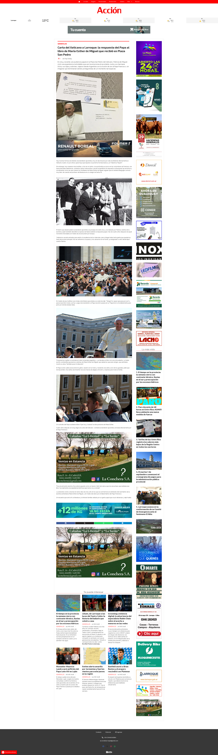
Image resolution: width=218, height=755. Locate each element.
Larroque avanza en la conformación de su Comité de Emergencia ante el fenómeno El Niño (148, 510)
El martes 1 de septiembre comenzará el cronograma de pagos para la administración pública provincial (148, 477)
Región (93, 1)
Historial (108, 732)
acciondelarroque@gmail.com (109, 740)
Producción (112, 1)
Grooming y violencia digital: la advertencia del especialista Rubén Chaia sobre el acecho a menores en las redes (119, 618)
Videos (122, 1)
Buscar (137, 1)
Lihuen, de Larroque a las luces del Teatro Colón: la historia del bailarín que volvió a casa (93, 617)
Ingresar (119, 732)
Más (128, 1)
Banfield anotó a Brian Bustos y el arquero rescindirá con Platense (119, 669)
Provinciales (102, 1)
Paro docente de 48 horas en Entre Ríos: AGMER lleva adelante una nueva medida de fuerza (149, 411)
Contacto (98, 732)
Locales (85, 1)
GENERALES (62, 44)
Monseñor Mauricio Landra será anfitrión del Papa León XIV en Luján (67, 669)
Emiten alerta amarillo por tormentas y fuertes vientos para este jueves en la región (93, 670)
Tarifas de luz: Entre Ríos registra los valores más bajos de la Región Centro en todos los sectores (148, 443)
